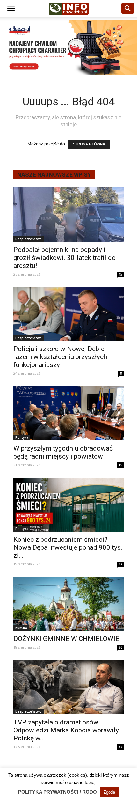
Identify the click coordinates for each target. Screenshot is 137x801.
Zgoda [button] (109, 792)
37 (120, 747)
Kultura (21, 628)
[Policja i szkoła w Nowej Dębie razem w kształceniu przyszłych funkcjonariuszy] (68, 314)
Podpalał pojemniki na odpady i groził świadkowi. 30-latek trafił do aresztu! (64, 257)
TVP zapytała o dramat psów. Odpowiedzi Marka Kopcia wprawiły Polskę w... (66, 730)
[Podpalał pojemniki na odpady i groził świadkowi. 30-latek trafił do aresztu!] (68, 214)
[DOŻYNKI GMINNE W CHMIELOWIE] (68, 604)
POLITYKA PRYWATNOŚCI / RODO (57, 792)
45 (120, 274)
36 (120, 647)
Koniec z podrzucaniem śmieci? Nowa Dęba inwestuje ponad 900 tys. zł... (67, 547)
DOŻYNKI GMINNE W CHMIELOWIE (66, 639)
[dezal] (68, 47)
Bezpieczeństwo (28, 239)
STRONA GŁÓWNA (89, 144)
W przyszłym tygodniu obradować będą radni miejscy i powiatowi (63, 452)
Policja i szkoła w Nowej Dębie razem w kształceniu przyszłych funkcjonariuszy (60, 357)
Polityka (21, 437)
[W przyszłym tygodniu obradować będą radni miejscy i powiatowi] (68, 413)
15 (120, 465)
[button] (128, 8)
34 (120, 564)
